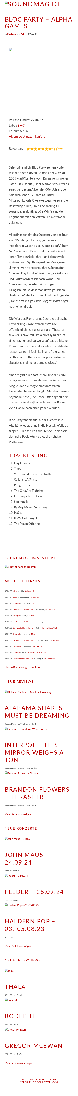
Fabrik (47, 622)
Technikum (37, 646)
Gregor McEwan (34, 1046)
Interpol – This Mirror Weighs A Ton (34, 752)
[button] (71, 5)
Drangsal (16, 603)
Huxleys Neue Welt (49, 628)
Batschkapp (54, 640)
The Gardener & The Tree (23, 610)
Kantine (30, 616)
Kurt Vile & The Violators (23, 628)
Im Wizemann (50, 659)
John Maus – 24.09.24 (27, 859)
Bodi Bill (20, 1016)
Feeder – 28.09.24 (34, 892)
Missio (15, 591)
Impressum (25, 1082)
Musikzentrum (51, 610)
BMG (21, 125)
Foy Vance (17, 646)
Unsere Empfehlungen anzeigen (22, 667)
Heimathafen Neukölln (37, 652)
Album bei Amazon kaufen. (27, 136)
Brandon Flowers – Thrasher (37, 793)
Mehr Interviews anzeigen (19, 1063)
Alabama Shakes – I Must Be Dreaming (39, 712)
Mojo (33, 634)
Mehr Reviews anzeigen (18, 814)
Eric (23, 34)
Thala (15, 987)
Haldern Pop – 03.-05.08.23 (30, 925)
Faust (34, 603)
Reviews (11, 34)
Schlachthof (35, 597)
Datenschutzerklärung (45, 1082)
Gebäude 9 (29, 591)
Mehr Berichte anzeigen (18, 946)
